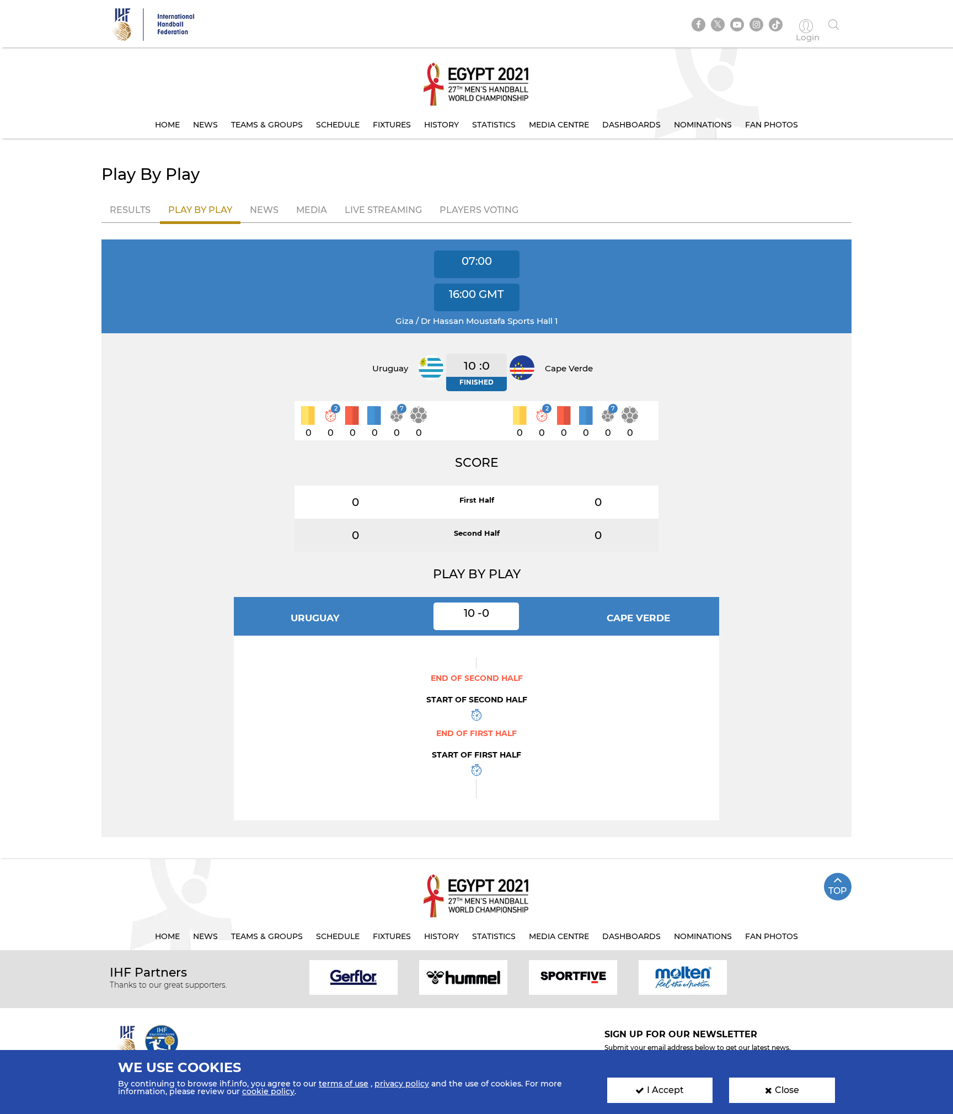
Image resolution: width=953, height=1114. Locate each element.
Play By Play (200, 210)
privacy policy (401, 1084)
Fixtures (392, 125)
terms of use (343, 1084)
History (441, 125)
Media (311, 210)
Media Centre (559, 125)
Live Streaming (383, 210)
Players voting (479, 210)
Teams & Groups (267, 125)
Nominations (703, 125)
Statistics (494, 125)
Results (130, 210)
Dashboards (631, 125)
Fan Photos (771, 125)
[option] (354, 976)
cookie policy (268, 1091)
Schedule (338, 125)
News (205, 125)
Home (167, 125)
